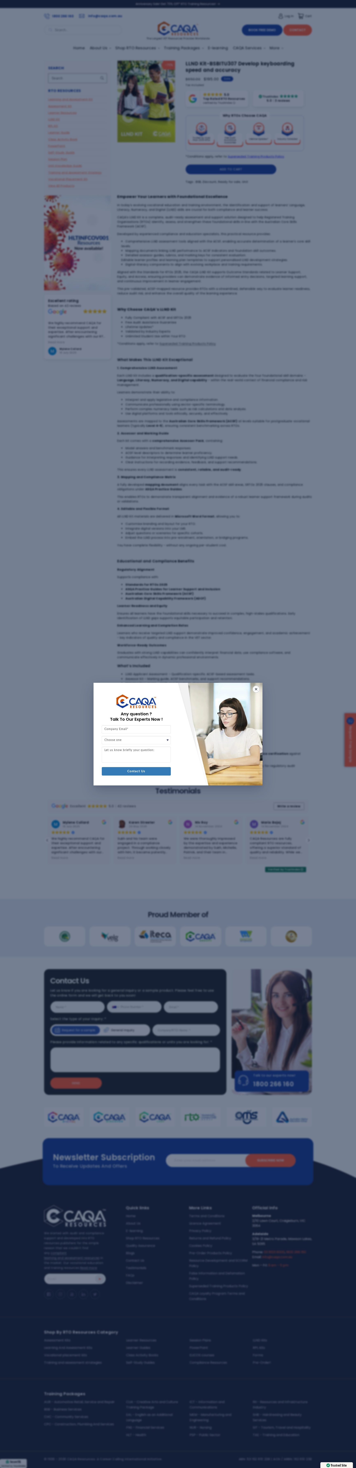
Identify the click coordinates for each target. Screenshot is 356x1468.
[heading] (136, 716)
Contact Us (136, 771)
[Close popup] (256, 689)
